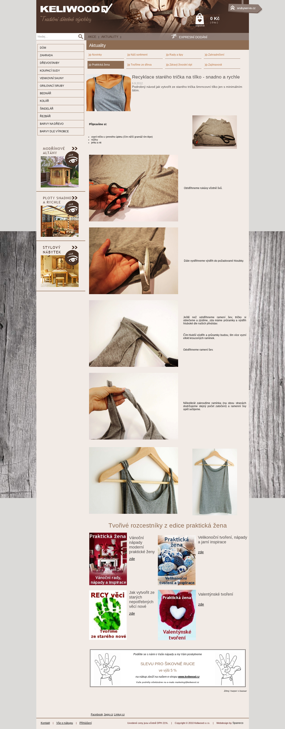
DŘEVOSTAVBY (49, 62)
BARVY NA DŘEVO (51, 123)
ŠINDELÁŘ (46, 108)
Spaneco (237, 723)
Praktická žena (101, 64)
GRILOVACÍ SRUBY (52, 85)
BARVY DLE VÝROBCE (54, 131)
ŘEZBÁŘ (45, 116)
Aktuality (109, 36)
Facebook (97, 714)
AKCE (92, 36)
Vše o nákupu (64, 723)
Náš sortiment (139, 54)
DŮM (43, 47)
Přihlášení (85, 723)
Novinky (97, 54)
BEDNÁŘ (45, 93)
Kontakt (45, 723)
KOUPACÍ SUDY (50, 70)
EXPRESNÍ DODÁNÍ (193, 37)
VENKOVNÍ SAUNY (52, 78)
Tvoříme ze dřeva (141, 64)
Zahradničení (216, 54)
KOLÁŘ (44, 100)
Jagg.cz (108, 714)
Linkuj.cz (119, 714)
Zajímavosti (215, 64)
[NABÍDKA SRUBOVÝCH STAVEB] (226, 5)
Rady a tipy (176, 54)
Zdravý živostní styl (180, 64)
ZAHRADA (46, 55)
